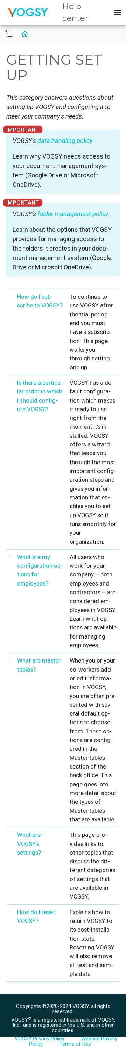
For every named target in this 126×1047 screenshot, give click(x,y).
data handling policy (64, 140)
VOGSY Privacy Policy (39, 1038)
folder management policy (72, 213)
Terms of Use (75, 1044)
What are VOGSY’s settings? (29, 843)
